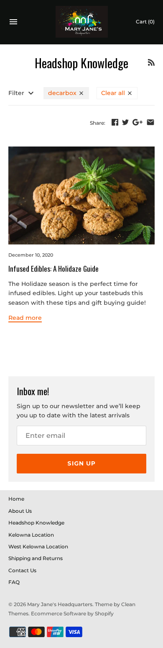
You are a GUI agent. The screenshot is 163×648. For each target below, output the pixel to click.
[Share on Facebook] (115, 122)
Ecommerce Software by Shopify (72, 613)
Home (16, 499)
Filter (17, 93)
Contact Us (22, 570)
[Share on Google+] (137, 122)
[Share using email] (150, 122)
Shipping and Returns (35, 558)
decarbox (63, 93)
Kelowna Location (31, 535)
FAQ (14, 582)
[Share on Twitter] (125, 122)
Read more (25, 317)
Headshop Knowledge (36, 522)
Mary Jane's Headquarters (59, 604)
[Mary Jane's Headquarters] (82, 22)
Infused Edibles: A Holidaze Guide (53, 268)
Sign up (81, 463)
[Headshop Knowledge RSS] (151, 63)
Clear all (114, 93)
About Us (20, 511)
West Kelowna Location (38, 546)
